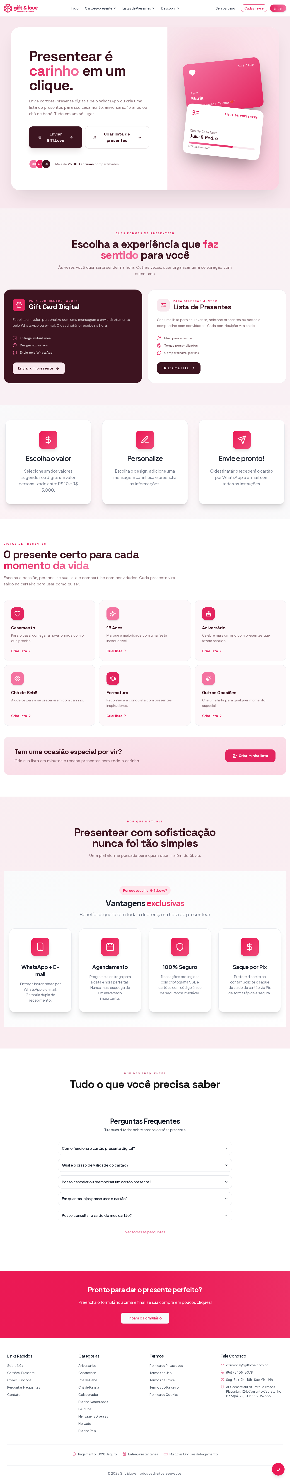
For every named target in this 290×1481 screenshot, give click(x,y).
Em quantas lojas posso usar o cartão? (95, 1198)
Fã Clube (84, 1409)
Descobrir (168, 8)
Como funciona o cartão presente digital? (98, 1148)
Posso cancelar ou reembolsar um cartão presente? (106, 1181)
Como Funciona (19, 1380)
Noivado (84, 1423)
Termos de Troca (162, 1380)
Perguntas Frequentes (23, 1387)
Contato (14, 1394)
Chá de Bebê (87, 1380)
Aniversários (87, 1365)
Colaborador (88, 1394)
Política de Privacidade (166, 1365)
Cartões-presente (98, 8)
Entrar (278, 8)
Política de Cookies (164, 1394)
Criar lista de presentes (117, 137)
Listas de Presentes (137, 8)
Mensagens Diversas (93, 1416)
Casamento (87, 1373)
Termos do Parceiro (164, 1387)
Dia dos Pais (87, 1431)
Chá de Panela (88, 1387)
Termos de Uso (161, 1373)
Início (75, 8)
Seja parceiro (225, 8)
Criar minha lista (253, 755)
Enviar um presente (35, 368)
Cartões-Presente (21, 1373)
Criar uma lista (175, 368)
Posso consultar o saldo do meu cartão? (97, 1215)
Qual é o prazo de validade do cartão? (95, 1165)
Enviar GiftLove (55, 137)
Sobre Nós (15, 1365)
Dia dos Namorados (93, 1402)
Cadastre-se (253, 8)
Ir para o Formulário (145, 1318)
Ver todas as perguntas (145, 1232)
